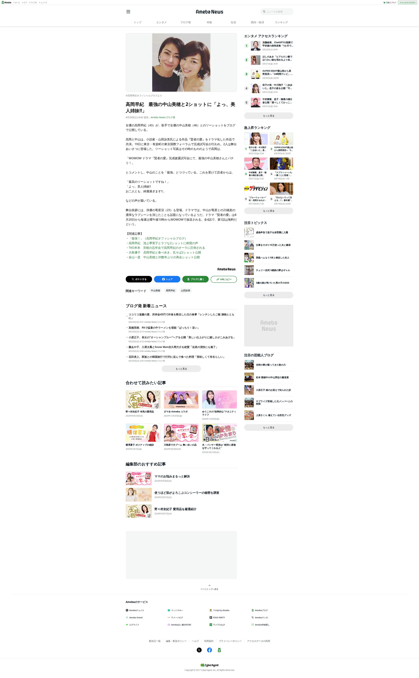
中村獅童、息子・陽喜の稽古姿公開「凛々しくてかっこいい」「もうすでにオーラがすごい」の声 (277, 104)
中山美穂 (155, 290)
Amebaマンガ (261, 617)
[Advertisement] (155, 554)
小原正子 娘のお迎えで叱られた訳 (273, 389)
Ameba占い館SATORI (181, 624)
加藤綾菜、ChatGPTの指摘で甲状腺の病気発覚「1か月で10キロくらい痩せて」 (278, 45)
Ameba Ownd (136, 617)
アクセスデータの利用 (258, 640)
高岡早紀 (170, 290)
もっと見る (181, 368)
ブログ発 (185, 22)
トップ (138, 22)
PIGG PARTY (219, 617)
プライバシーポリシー (230, 640)
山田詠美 (185, 290)
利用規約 (208, 640)
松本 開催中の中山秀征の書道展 (272, 377)
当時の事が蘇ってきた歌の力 (271, 364)
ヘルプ (195, 640)
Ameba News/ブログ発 (163, 117)
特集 (209, 22)
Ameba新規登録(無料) (408, 2)
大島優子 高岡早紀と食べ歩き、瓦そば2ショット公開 (165, 252)
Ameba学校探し (262, 624)
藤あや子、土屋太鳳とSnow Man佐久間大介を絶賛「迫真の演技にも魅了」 (173, 347)
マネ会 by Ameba (221, 610)
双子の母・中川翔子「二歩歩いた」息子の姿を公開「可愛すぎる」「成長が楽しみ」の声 (277, 89)
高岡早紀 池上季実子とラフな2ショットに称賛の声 (163, 243)
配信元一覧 (155, 640)
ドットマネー (177, 610)
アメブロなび (219, 624)
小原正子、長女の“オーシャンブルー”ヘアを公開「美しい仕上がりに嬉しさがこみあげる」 (182, 337)
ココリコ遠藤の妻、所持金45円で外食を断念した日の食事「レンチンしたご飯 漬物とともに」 (181, 316)
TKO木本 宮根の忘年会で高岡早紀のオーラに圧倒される (167, 248)
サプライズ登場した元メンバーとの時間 (274, 402)
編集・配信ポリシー (176, 640)
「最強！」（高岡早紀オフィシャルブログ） (158, 238)
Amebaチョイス (136, 610)
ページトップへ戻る (209, 589)
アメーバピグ (177, 617)
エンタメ (161, 22)
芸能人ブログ (391, 2)
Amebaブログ (261, 610)
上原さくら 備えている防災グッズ (273, 415)
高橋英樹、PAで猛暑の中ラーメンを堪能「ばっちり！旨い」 (164, 327)
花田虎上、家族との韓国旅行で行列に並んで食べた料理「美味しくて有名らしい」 (177, 357)
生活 (233, 22)
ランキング (281, 22)
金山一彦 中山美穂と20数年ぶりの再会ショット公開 (164, 257)
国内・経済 (257, 22)
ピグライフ (134, 624)
